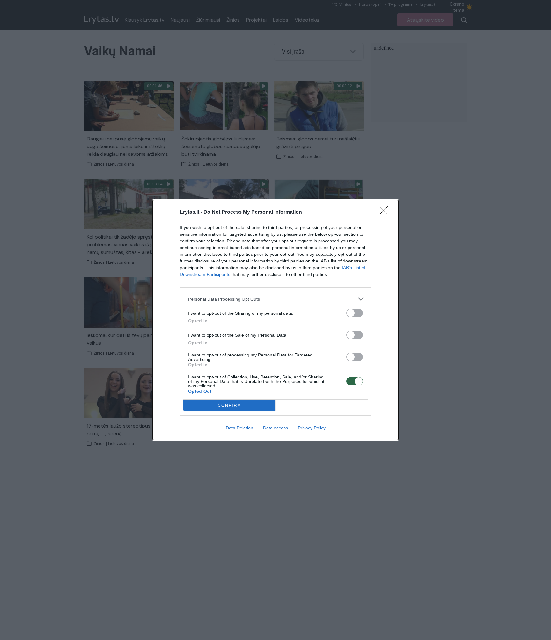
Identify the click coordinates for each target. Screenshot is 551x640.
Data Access (275, 427)
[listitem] (275, 299)
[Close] (386, 212)
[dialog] (275, 320)
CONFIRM (229, 405)
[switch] (354, 313)
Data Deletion (239, 427)
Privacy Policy (312, 427)
